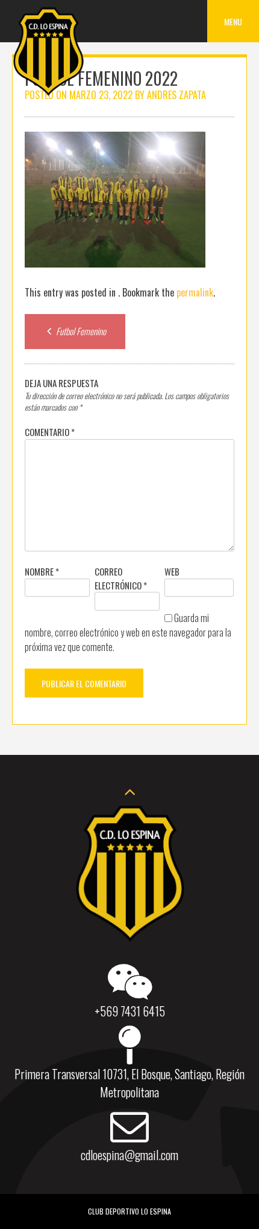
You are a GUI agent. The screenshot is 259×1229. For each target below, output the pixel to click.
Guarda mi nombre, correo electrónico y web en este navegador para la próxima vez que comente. (128, 632)
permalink (194, 292)
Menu (233, 21)
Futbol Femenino (80, 331)
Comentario (50, 431)
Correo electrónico (121, 578)
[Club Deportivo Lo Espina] (48, 93)
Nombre (42, 571)
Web (171, 571)
